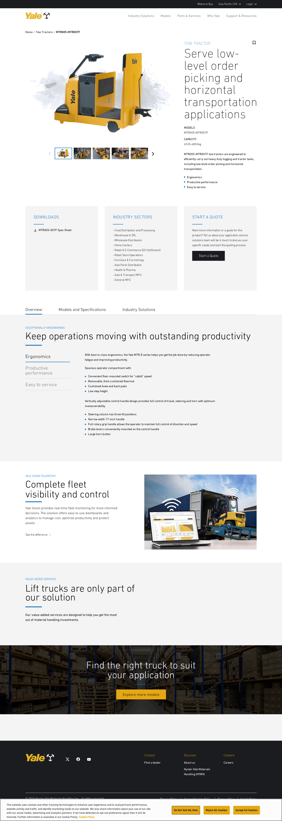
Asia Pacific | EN (227, 4)
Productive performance (39, 370)
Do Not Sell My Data (186, 810)
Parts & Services (189, 16)
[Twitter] (67, 759)
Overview (33, 309)
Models (166, 16)
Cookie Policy (87, 816)
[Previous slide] (50, 154)
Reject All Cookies (216, 810)
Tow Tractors (44, 32)
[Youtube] (88, 759)
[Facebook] (78, 759)
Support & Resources (241, 16)
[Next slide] (153, 154)
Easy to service (41, 384)
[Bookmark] (254, 42)
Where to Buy (205, 4)
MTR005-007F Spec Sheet (55, 230)
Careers (228, 762)
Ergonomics (38, 356)
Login (249, 4)
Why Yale (213, 16)
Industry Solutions (141, 16)
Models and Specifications (82, 309)
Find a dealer (152, 762)
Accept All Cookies (247, 810)
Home (29, 32)
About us (189, 762)
